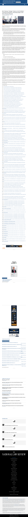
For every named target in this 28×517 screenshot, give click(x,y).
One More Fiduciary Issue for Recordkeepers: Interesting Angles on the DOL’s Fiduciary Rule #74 (14, 196)
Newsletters (14, 461)
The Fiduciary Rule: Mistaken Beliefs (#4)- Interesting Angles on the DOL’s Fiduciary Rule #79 (14, 203)
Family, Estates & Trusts (14, 478)
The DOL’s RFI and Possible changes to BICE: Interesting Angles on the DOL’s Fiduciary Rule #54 (14, 164)
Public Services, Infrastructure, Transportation (14, 491)
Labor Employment (20, 18)
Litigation (14, 490)
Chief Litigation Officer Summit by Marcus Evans (11, 432)
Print (19, 21)
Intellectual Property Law (14, 487)
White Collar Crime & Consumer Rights (14, 494)
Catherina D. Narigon (8, 391)
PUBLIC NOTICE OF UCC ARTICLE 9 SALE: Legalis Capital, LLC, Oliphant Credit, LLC (12, 344)
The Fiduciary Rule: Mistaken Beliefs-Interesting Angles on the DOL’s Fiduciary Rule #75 (13, 197)
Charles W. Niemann (8, 385)
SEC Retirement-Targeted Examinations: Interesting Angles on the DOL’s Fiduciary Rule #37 (14, 138)
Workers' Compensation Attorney (6, 280)
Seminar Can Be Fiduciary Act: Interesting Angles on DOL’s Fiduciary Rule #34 (12, 134)
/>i (22, 21)
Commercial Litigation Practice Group (6, 395)
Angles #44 (6, 28)
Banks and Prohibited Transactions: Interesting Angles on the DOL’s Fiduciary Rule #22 (13, 114)
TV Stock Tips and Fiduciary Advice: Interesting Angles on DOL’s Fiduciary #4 (12, 90)
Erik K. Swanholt (4, 385)
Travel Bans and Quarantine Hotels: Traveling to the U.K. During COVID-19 (11, 400)
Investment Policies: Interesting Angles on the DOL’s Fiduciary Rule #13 (11, 101)
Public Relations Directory (14, 464)
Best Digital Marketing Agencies (14, 458)
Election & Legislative (14, 475)
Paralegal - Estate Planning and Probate (7, 279)
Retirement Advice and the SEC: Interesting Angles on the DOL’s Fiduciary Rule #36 (13, 137)
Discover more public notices (5, 367)
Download (21, 21)
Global (14, 481)
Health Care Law (14, 482)
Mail (20, 21)
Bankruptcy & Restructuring (14, 468)
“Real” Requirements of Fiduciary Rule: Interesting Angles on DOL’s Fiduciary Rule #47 (13, 153)
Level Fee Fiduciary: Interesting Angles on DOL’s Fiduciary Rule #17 (11, 106)
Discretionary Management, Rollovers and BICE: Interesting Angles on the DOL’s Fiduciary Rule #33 (15, 133)
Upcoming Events (5, 418)
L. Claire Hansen (4, 391)
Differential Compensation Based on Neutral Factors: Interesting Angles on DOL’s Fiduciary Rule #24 (15, 117)
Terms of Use (6, 499)
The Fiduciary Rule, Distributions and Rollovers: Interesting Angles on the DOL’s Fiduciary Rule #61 (14, 175)
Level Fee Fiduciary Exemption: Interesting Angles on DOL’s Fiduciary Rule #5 (12, 91)
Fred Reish (14, 273)
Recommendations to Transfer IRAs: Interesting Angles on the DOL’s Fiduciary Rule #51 (13, 159)
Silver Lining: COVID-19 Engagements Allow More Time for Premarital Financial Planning (12, 405)
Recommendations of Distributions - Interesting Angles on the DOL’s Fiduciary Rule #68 (13, 186)
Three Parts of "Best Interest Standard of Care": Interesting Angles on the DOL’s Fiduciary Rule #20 (14, 111)
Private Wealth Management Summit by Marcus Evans (11, 425)
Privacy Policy (9, 499)
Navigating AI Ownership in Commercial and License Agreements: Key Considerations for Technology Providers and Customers (12, 387)
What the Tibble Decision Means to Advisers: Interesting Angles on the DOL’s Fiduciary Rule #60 (14, 174)
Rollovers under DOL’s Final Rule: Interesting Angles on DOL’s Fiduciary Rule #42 (13, 147)
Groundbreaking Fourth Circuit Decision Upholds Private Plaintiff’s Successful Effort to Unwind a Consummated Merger (13, 397)
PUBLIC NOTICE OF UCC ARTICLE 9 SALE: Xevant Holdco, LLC (9, 346)
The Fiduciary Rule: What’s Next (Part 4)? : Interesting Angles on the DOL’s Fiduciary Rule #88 (14, 217)
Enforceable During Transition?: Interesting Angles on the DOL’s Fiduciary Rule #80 (13, 204)
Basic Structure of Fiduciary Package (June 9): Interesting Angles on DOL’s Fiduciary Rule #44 (14, 150)
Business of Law (14, 471)
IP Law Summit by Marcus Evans (9, 439)
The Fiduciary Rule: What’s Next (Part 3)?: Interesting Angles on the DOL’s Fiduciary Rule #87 (14, 216)
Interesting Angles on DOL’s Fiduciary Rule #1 (9, 86)
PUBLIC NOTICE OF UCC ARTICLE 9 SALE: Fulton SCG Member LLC (10, 342)
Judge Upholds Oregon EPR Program (6, 390)
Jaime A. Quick (4, 406)
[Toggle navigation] (3, 4)
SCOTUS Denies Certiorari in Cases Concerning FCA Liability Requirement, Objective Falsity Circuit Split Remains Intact (13, 394)
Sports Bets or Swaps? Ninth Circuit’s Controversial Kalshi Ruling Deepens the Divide (12, 382)
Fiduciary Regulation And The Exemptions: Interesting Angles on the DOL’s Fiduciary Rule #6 (14, 92)
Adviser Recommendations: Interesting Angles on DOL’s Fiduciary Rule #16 (12, 105)
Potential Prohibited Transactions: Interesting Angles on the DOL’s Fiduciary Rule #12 (13, 100)
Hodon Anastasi (4, 401)
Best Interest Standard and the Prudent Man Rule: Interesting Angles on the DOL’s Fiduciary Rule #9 (15, 96)
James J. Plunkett (4, 380)
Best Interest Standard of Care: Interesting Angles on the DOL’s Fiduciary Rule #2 (12, 87)
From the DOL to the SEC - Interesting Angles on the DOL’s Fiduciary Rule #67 (12, 185)
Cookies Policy (4, 3)
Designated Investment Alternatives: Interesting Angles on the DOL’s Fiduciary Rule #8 (13, 95)
